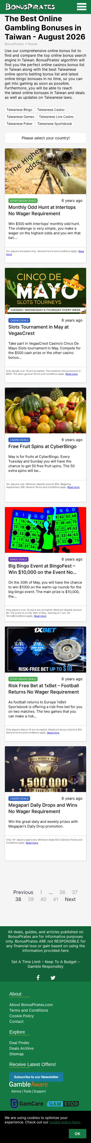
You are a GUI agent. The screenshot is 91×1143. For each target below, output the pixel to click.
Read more (72, 373)
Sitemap (16, 1054)
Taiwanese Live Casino (56, 117)
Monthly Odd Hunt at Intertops (42, 207)
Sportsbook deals (23, 200)
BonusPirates (30, 7)
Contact (16, 1021)
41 (55, 899)
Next (70, 899)
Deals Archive (21, 1048)
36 (62, 892)
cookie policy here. (65, 1122)
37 (75, 892)
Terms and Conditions (28, 1010)
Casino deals (19, 320)
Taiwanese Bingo (19, 110)
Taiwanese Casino (50, 110)
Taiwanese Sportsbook (54, 124)
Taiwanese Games (20, 117)
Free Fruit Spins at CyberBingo (42, 446)
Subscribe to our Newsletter (36, 1077)
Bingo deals (18, 559)
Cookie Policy (21, 1015)
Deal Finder (19, 1042)
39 (31, 899)
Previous (23, 892)
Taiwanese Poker (19, 124)
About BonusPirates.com (31, 1004)
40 (43, 899)
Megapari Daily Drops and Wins (42, 805)
